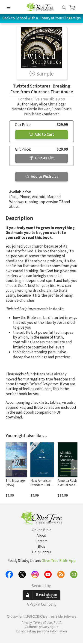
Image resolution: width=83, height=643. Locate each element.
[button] (64, 7)
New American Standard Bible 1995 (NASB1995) (41, 487)
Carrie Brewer (38, 109)
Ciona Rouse (61, 109)
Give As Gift (44, 158)
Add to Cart (44, 134)
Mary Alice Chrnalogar (48, 104)
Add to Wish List (44, 176)
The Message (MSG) (15, 483)
